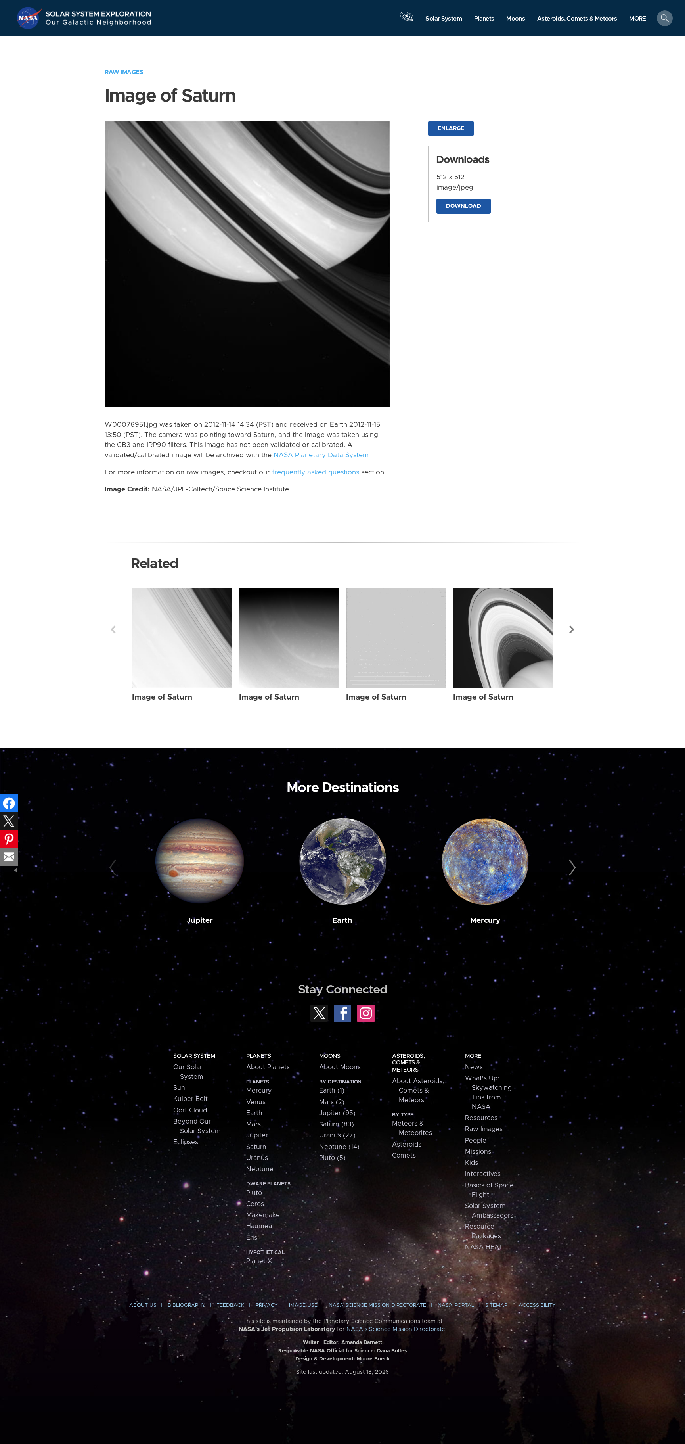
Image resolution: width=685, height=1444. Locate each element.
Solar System (194, 1056)
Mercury (485, 920)
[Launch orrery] (407, 20)
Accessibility (537, 1305)
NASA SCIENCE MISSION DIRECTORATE (377, 1305)
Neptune (260, 1169)
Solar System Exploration (98, 12)
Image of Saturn (162, 697)
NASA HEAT (484, 1247)
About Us (143, 1305)
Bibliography (186, 1305)
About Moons (340, 1067)
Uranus (257, 1158)
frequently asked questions (315, 472)
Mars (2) (331, 1102)
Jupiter (200, 920)
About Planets (268, 1067)
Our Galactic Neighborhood (98, 24)
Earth (342, 920)
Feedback (230, 1305)
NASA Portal (456, 1305)
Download (463, 206)
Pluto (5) (332, 1158)
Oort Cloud (190, 1110)
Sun (179, 1088)
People (475, 1140)
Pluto (254, 1193)
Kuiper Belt (190, 1099)
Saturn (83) (336, 1124)
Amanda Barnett (361, 1342)
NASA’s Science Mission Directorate (395, 1329)
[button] (637, 19)
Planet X (259, 1261)
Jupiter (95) (337, 1113)
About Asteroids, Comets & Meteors (418, 1090)
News (474, 1067)
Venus (256, 1102)
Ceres (255, 1204)
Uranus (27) (337, 1135)
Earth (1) (331, 1090)
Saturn (256, 1147)
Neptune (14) (339, 1147)
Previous (113, 629)
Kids (471, 1163)
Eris (251, 1238)
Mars (253, 1124)
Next (572, 629)
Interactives (483, 1174)
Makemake (263, 1215)
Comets (404, 1156)
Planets (258, 1056)
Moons (329, 1056)
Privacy (267, 1305)
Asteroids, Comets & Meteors (408, 1063)
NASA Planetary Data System (321, 455)
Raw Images (124, 72)
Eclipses (185, 1142)
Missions (478, 1152)
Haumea (259, 1226)
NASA (30, 18)
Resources (481, 1118)
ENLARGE (451, 128)
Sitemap (496, 1305)
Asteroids (406, 1144)
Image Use (303, 1305)
